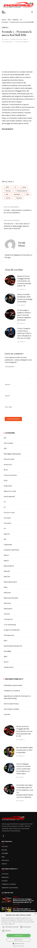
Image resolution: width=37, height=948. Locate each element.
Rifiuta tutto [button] (18, 939)
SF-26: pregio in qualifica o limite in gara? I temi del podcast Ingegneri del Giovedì (24, 315)
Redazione (5, 877)
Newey (8, 191)
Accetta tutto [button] (18, 935)
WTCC (6, 662)
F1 (15, 187)
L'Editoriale (8, 545)
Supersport (8, 609)
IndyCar (7, 534)
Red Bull (17, 194)
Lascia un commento (22, 41)
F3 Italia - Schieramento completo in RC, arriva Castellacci (18, 211)
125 (5, 438)
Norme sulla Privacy (11, 704)
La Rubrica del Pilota (11, 550)
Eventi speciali (9, 496)
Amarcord (8, 464)
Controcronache (10, 475)
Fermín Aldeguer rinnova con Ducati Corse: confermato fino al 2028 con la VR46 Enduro (23, 769)
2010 (7, 187)
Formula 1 (5, 27)
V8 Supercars (9, 635)
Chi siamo (5, 874)
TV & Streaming (10, 625)
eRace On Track (10, 491)
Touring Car (8, 619)
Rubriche (7, 593)
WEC (5, 641)
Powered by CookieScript (18, 946)
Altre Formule (9, 459)
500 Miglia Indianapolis (12, 454)
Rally (5, 587)
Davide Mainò (9, 41)
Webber (19, 198)
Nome (8, 384)
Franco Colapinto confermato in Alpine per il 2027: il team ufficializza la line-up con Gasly (24, 333)
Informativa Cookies (11, 709)
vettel (8, 198)
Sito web (8, 407)
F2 (5, 502)
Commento (10, 367)
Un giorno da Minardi (11, 630)
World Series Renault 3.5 (13, 646)
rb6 (7, 194)
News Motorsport (10, 582)
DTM (5, 481)
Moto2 (6, 555)
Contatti (7, 714)
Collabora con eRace (12, 691)
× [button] (35, 913)
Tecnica (7, 614)
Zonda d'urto (8, 667)
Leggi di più (11, 924)
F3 (5, 507)
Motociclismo (9, 566)
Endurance (8, 486)
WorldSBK (7, 651)
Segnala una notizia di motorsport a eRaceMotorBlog (17, 697)
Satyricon (7, 603)
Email (7, 396)
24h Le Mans (8, 443)
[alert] (18, 930)
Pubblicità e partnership (13, 685)
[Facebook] (3, 836)
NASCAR (7, 576)
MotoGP (7, 571)
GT (5, 529)
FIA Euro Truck (9, 512)
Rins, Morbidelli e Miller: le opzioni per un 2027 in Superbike (24, 750)
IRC (5, 539)
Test (27, 194)
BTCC (6, 470)
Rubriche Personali (11, 598)
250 (5, 448)
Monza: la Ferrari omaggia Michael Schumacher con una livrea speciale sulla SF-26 (24, 281)
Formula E (7, 523)
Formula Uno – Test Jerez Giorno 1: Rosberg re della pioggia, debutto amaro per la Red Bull (17, 226)
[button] (18, 944)
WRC (5, 657)
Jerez (24, 187)
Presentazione (22, 191)
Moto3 (6, 561)
